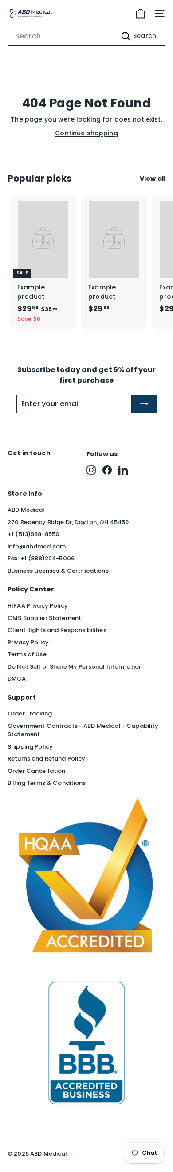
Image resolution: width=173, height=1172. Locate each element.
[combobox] (86, 36)
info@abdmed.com (37, 546)
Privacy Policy (28, 642)
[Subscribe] (144, 404)
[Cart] (140, 13)
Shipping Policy (30, 746)
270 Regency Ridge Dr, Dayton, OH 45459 (68, 522)
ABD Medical (26, 510)
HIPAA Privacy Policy (38, 605)
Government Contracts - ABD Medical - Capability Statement (83, 730)
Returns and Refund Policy (47, 758)
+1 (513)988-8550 (33, 534)
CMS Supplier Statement (44, 618)
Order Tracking (30, 713)
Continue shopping (86, 133)
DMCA (17, 678)
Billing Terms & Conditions (47, 783)
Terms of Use (27, 654)
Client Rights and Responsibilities (57, 630)
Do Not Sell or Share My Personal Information (75, 666)
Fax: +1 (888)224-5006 (41, 558)
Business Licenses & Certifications (58, 571)
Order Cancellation (37, 771)
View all (152, 178)
